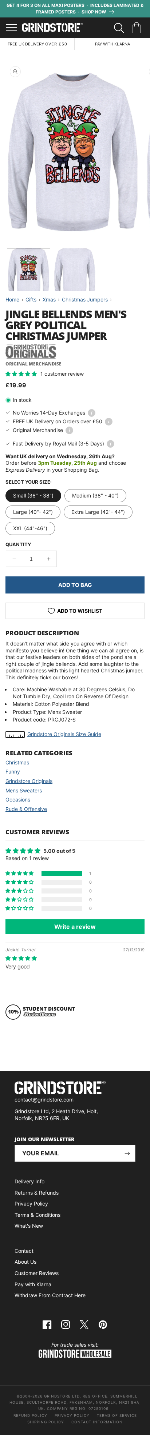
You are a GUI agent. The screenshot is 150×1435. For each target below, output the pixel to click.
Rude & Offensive (26, 809)
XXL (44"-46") (30, 528)
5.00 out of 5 (59, 851)
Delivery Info (29, 1181)
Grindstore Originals (28, 781)
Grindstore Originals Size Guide (64, 734)
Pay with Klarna (33, 1284)
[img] (21, 958)
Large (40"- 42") (33, 512)
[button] (137, 28)
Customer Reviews (37, 1273)
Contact (24, 1251)
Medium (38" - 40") (95, 495)
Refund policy (30, 1415)
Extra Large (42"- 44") (98, 512)
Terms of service (117, 1415)
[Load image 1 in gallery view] (28, 269)
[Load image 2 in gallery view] (75, 269)
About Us (25, 1262)
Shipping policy (45, 1422)
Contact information (97, 1422)
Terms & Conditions (37, 1215)
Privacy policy (72, 1415)
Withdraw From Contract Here (50, 1295)
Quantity (18, 544)
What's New (29, 1226)
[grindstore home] (75, 1088)
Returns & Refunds (37, 1193)
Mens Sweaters (23, 790)
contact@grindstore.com (44, 1099)
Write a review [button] (75, 926)
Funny (12, 771)
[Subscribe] (127, 1153)
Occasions (17, 799)
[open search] (119, 28)
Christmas (17, 762)
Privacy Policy (31, 1203)
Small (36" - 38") (33, 495)
